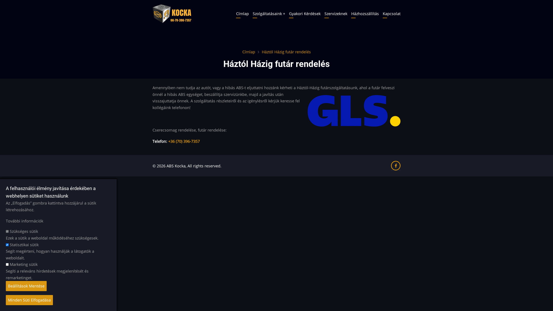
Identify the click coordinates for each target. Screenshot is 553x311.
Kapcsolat (391, 13)
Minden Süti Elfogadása (29, 300)
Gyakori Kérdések (305, 13)
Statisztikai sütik (24, 244)
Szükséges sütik (24, 231)
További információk (24, 221)
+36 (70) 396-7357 (184, 141)
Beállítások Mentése (26, 286)
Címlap (242, 13)
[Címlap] (172, 13)
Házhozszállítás (365, 13)
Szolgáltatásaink (267, 13)
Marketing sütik (24, 264)
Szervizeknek (335, 13)
